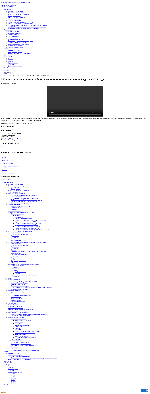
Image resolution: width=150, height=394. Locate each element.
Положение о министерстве (16, 11)
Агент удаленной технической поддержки (27, 331)
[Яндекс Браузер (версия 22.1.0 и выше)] (6, 180)
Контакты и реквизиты (14, 20)
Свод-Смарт (18, 326)
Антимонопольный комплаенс (20, 342)
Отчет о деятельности (14, 16)
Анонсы (10, 58)
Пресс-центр (8, 56)
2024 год (13, 376)
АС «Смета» (18, 323)
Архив (6, 67)
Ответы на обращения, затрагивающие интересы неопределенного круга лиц (34, 358)
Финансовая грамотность (15, 39)
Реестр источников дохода (22, 334)
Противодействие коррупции (16, 17)
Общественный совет (17, 214)
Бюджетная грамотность (15, 38)
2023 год (13, 378)
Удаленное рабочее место (22, 325)
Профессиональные (20, 272)
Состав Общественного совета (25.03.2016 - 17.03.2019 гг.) (32, 220)
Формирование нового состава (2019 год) (27, 222)
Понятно (3, 392)
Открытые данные (16, 339)
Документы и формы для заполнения (22, 203)
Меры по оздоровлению (18, 284)
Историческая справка (17, 265)
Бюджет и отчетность (14, 31)
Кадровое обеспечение (14, 19)
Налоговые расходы (17, 298)
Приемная (7, 48)
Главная (6, 70)
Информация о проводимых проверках (22, 345)
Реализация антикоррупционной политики (24, 195)
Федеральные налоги (17, 292)
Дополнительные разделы (15, 47)
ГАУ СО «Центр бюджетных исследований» (21, 23)
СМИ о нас (11, 64)
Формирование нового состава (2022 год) (27, 225)
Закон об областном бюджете (19, 283)
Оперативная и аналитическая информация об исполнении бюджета (31, 287)
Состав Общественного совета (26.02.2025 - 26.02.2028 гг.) (32, 229)
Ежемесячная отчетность (18, 301)
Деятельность (8, 30)
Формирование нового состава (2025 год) (27, 228)
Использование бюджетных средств (18, 44)
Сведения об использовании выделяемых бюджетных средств (29, 314)
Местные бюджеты (13, 36)
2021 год (13, 381)
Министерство (8, 9)
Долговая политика (13, 34)
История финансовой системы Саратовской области (23, 28)
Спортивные (18, 273)
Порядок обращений (14, 50)
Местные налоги (16, 297)
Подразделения (15, 189)
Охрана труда (15, 262)
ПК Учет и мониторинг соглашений (25, 337)
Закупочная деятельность (18, 240)
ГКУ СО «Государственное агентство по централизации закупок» (27, 25)
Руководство (15, 187)
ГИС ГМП (18, 330)
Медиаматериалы (13, 63)
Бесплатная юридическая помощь (21, 344)
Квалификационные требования (20, 206)
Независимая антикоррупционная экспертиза (24, 198)
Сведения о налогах (17, 300)
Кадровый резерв (16, 207)
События (10, 61)
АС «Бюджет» (19, 322)
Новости (10, 59)
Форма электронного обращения (20, 356)
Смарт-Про (18, 328)
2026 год (13, 373)
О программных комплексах (23, 320)
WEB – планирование (21, 336)
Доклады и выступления (15, 66)
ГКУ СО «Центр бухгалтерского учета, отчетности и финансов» (27, 27)
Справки (13, 239)
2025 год (13, 375)
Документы (7, 55)
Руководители (15, 268)
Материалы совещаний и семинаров (18, 42)
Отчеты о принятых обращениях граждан (20, 53)
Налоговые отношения (14, 33)
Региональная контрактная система (25, 333)
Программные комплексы (18, 319)
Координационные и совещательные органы (21, 22)
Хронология (14, 267)
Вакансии (14, 209)
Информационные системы (16, 45)
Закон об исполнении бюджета (20, 286)
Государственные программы (19, 289)
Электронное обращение (15, 52)
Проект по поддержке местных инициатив (20, 41)
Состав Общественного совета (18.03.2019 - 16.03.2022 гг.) (32, 223)
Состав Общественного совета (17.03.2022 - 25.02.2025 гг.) (32, 226)
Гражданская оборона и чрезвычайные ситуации (25, 350)
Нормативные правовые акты (23, 218)
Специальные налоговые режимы (21, 295)
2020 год (13, 383)
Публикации (15, 276)
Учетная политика (16, 347)
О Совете (17, 215)
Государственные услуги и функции (18, 14)
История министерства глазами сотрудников (24, 275)
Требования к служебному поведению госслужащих (26, 200)
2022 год (13, 380)
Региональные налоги (17, 294)
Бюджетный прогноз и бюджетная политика (24, 281)
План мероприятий (16, 196)
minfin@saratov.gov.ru (13, 138)
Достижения (14, 270)
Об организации (16, 232)
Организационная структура (16, 12)
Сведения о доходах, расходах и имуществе (24, 201)
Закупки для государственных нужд (21, 315)
